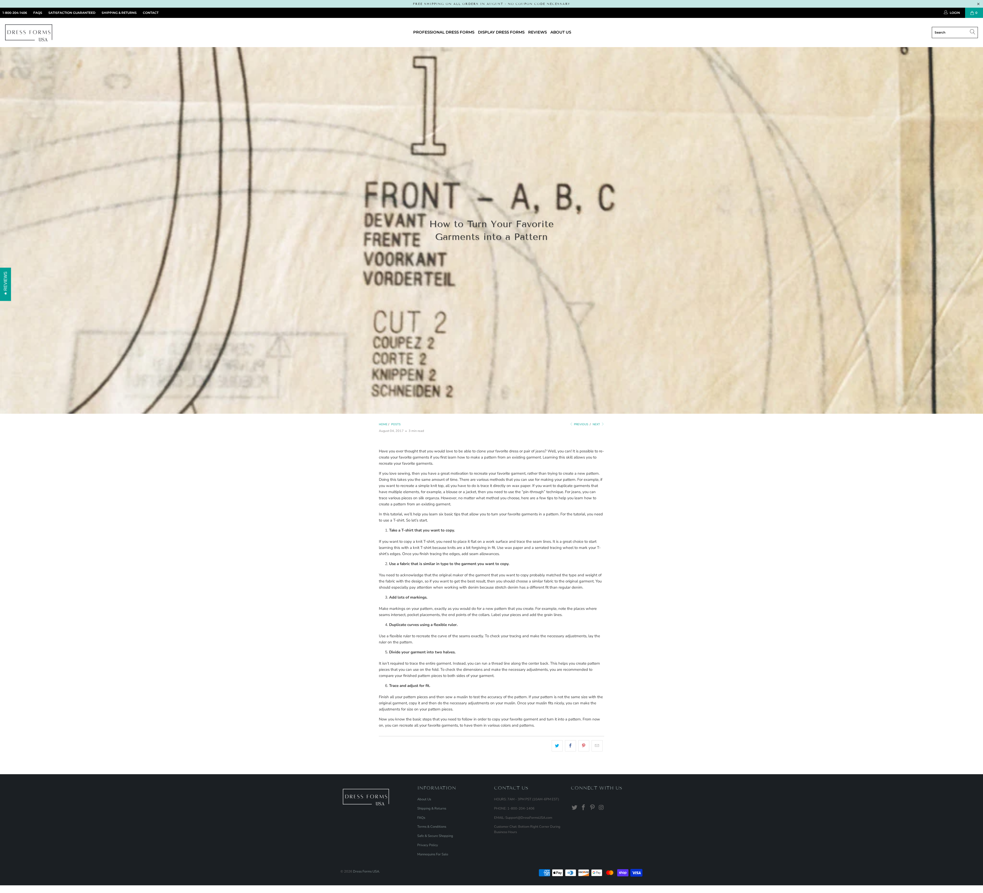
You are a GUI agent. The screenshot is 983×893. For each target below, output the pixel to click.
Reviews (537, 32)
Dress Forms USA (366, 871)
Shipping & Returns (119, 13)
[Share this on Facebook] (570, 745)
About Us (560, 32)
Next (597, 424)
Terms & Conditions (431, 826)
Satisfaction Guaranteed (71, 13)
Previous (580, 424)
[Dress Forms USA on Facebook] (583, 807)
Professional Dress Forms (443, 32)
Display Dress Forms (501, 32)
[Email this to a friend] (597, 745)
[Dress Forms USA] (28, 32)
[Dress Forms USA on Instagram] (601, 807)
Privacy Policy (427, 845)
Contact (150, 13)
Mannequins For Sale (432, 854)
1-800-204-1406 (15, 13)
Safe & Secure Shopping (435, 836)
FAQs (37, 13)
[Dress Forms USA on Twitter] (575, 807)
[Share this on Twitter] (557, 745)
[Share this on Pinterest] (583, 745)
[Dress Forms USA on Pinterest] (592, 807)
